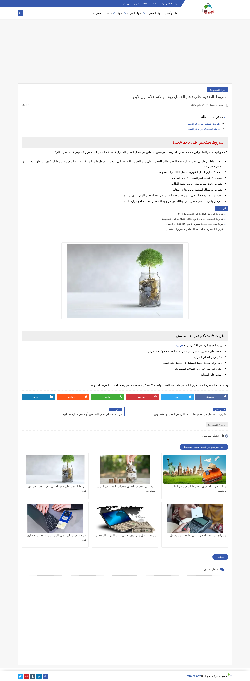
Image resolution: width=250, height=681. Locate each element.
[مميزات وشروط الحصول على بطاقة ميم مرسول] (194, 518)
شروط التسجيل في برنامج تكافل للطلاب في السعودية (193, 219)
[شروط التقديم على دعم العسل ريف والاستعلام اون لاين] (55, 469)
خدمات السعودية (102, 13)
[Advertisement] (125, 53)
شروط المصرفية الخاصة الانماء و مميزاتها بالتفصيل (194, 229)
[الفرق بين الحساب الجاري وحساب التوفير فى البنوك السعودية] (125, 469)
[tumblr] (32, 676)
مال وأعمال (171, 13)
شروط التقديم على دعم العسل (203, 123)
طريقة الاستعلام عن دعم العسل (203, 129)
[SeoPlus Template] (229, 675)
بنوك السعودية (154, 13)
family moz (194, 676)
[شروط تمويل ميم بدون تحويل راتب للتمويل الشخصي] (125, 518)
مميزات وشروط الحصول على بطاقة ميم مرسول (198, 535)
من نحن (126, 3)
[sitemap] (45, 676)
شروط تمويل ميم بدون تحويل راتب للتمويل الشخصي (126, 535)
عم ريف (179, 345)
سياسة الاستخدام (151, 3)
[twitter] (20, 676)
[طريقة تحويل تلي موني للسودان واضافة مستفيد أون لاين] (55, 518)
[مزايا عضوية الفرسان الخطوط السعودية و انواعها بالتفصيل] (194, 469)
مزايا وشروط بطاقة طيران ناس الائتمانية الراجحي (195, 224)
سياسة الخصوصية (170, 3)
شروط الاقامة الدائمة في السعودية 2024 (200, 213)
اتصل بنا (136, 3)
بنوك (119, 13)
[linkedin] (39, 676)
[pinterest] (26, 676)
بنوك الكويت (134, 13)
